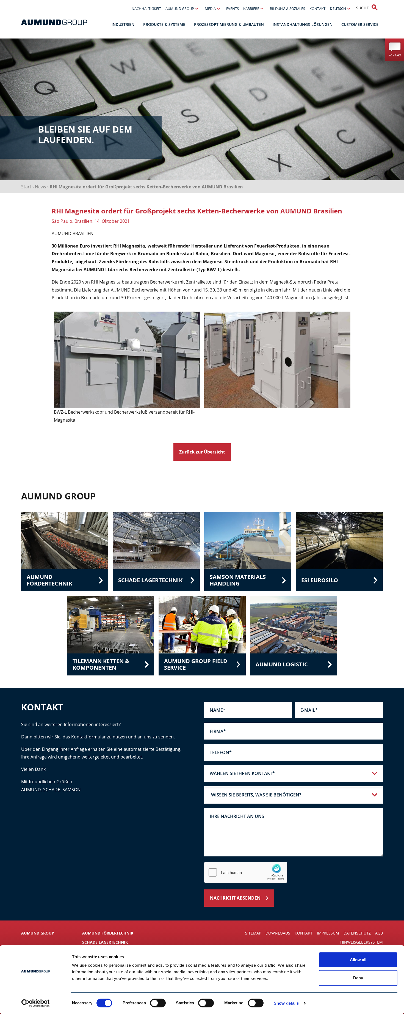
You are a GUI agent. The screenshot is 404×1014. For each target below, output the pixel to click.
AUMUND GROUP (179, 8)
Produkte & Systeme (164, 24)
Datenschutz (357, 933)
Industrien (123, 24)
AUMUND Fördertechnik (107, 933)
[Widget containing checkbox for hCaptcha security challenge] (245, 872)
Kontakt (317, 8)
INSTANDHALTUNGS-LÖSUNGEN (303, 24)
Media (210, 8)
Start (26, 187)
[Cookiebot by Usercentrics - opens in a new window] (36, 1003)
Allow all (358, 959)
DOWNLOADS (277, 933)
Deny (358, 977)
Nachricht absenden (235, 898)
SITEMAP (253, 933)
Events (232, 8)
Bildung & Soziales (287, 8)
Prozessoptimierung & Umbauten (229, 24)
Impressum (328, 933)
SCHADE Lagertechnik (105, 942)
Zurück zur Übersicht (202, 452)
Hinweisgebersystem (361, 942)
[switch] (158, 1003)
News (40, 187)
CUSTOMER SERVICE (359, 24)
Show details (286, 1003)
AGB (379, 933)
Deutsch (338, 8)
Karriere (251, 8)
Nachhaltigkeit (146, 8)
